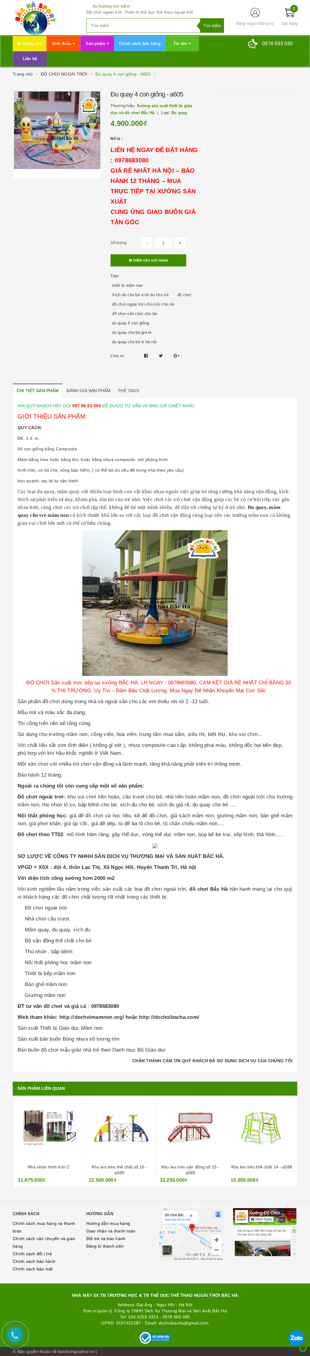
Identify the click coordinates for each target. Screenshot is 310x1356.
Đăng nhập (246, 23)
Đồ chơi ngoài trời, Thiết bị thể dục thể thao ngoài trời (139, 12)
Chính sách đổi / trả (32, 1253)
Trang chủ (31, 43)
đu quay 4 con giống (130, 323)
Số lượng (118, 243)
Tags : (115, 276)
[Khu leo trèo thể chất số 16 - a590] (48, 1130)
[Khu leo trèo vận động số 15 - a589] (119, 1130)
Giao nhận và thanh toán (111, 1231)
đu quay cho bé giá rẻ (131, 332)
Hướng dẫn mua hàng (108, 1223)
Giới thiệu (62, 43)
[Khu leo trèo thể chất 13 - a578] (262, 1130)
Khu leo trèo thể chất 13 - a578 (261, 1166)
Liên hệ (30, 58)
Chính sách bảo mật (33, 1268)
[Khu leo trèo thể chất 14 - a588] (190, 1130)
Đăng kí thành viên (105, 1246)
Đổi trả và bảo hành (106, 1238)
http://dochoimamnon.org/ (91, 1017)
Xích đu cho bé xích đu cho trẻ (140, 295)
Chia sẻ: (117, 356)
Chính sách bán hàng (139, 43)
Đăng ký (266, 23)
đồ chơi (184, 295)
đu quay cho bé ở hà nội (134, 342)
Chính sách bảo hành (34, 1261)
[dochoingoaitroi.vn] (45, 17)
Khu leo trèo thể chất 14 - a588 (190, 1166)
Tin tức (181, 43)
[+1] (176, 355)
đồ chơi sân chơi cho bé (134, 313)
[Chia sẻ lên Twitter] (162, 355)
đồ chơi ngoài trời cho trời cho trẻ (143, 304)
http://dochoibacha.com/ (169, 1017)
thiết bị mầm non (127, 285)
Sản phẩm (96, 43)
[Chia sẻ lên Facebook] (147, 355)
